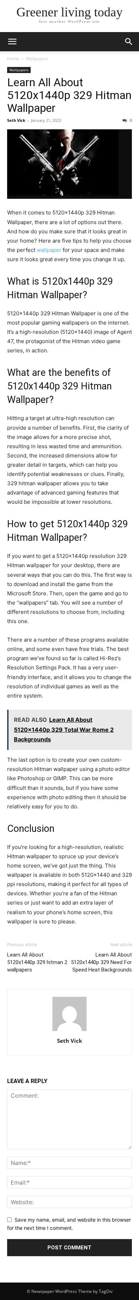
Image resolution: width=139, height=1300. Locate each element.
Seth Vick (16, 120)
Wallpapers (37, 59)
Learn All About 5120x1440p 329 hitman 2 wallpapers (37, 962)
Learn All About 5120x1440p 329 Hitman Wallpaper (69, 95)
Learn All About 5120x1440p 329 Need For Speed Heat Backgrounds (101, 962)
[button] (12, 41)
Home (13, 59)
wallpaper (50, 250)
